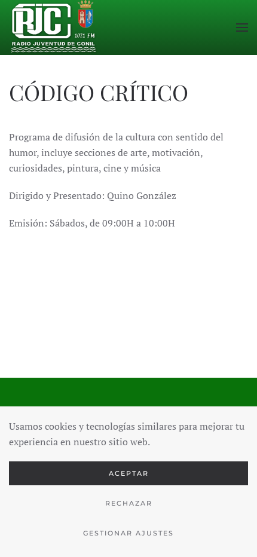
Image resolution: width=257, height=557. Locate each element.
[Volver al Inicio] (54, 27)
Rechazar (128, 503)
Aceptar (129, 473)
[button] (242, 27)
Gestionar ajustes (128, 533)
